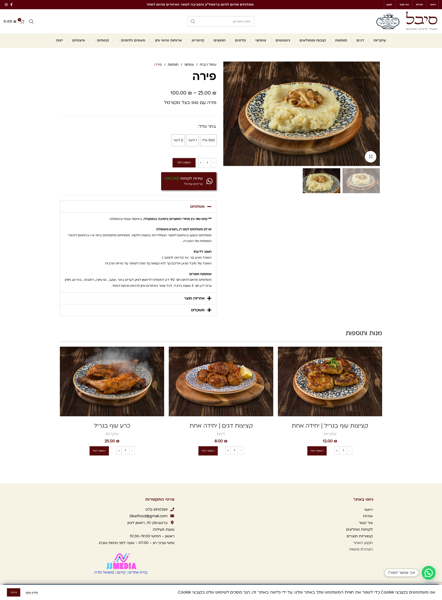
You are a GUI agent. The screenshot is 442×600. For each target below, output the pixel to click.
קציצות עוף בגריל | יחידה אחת (330, 426)
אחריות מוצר (194, 298)
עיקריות (330, 434)
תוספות (172, 64)
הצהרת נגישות (361, 549)
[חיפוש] (193, 21)
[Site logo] (421, 21)
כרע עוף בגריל (112, 426)
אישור (13, 592)
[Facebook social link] (11, 5)
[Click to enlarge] (370, 157)
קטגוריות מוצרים (359, 536)
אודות (368, 516)
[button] (138, 206)
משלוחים (197, 206)
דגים (221, 434)
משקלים (198, 310)
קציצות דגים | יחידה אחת (221, 426)
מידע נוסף (31, 592)
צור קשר (365, 522)
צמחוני (188, 64)
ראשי (368, 509)
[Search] (31, 21)
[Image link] (121, 564)
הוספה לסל (184, 162)
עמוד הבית (207, 64)
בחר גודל (207, 126)
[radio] (208, 140)
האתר (357, 542)
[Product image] (330, 381)
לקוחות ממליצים (359, 529)
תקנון (368, 542)
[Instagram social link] (6, 5)
